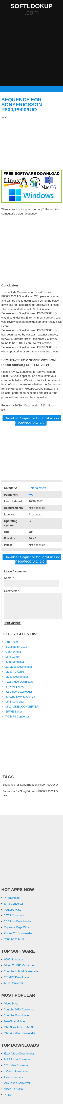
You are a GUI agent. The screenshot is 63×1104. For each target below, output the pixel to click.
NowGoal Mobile (14, 1021)
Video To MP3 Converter (19, 965)
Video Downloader (16, 676)
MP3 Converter (14, 701)
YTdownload (11, 897)
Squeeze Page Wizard (18, 927)
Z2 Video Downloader (18, 666)
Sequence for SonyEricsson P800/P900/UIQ (21, 104)
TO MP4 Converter (17, 716)
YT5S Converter (14, 915)
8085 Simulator (14, 661)
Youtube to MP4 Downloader (21, 971)
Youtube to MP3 (14, 939)
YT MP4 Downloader (17, 977)
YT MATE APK (14, 686)
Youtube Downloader (17, 1015)
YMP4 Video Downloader (19, 1033)
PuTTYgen (11, 641)
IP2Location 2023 (16, 646)
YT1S (7, 1094)
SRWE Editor (13, 711)
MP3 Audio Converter (17, 1059)
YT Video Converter (16, 1065)
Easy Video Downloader (19, 1053)
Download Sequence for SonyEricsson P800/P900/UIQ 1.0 (33, 420)
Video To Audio (14, 671)
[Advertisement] (31, 51)
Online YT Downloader (18, 933)
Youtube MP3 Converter (19, 1009)
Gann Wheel (13, 651)
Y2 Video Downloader (18, 691)
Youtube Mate (12, 909)
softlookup (32, 6)
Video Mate (11, 1003)
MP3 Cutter (12, 656)
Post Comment (12, 623)
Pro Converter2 (13, 1077)
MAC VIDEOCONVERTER (22, 706)
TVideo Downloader (16, 1071)
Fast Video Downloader (19, 681)
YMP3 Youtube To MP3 (18, 1027)
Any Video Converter (17, 1083)
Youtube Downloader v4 (20, 696)
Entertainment (38, 488)
